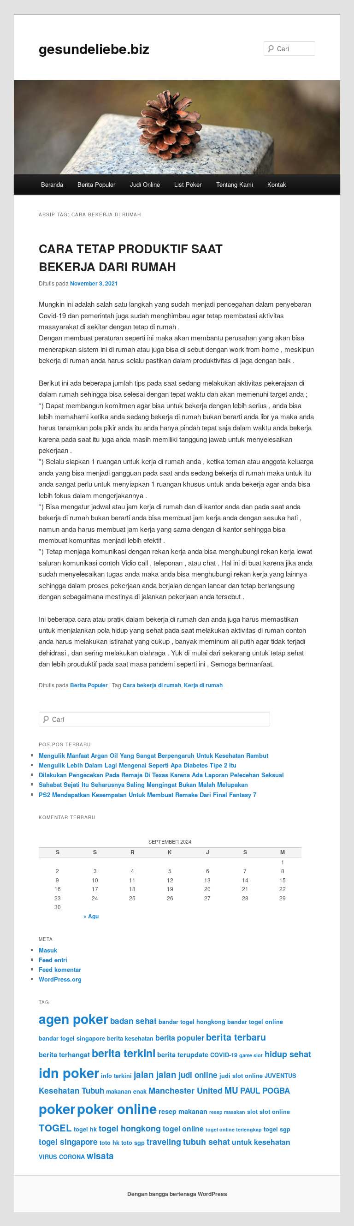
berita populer (179, 1037)
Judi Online (145, 184)
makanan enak (126, 1091)
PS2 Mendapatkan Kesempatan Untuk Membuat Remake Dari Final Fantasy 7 (147, 794)
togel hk (85, 1129)
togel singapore (68, 1141)
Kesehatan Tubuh (71, 1090)
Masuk (48, 950)
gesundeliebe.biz (94, 48)
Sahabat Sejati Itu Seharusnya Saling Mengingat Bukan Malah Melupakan (143, 784)
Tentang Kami (234, 184)
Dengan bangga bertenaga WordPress (177, 1194)
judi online (198, 1074)
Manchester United (185, 1090)
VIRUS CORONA (62, 1157)
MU (231, 1090)
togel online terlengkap (234, 1129)
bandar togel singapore (72, 1038)
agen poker (73, 1018)
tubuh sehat (206, 1142)
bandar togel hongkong (192, 1022)
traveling (164, 1142)
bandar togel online (255, 1022)
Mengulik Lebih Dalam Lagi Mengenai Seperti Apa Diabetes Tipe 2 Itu (137, 765)
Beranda (52, 184)
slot (252, 1111)
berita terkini (123, 1052)
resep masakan (227, 1111)
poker (57, 1108)
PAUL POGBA (265, 1090)
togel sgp (277, 1129)
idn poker (69, 1072)
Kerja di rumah (203, 685)
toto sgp (133, 1142)
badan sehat (133, 1020)
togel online (183, 1128)
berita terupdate (182, 1054)
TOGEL (55, 1127)
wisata (100, 1155)
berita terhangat (64, 1054)
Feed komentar (60, 969)
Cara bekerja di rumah (152, 685)
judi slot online (241, 1075)
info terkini (116, 1075)
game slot (251, 1055)
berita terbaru (236, 1036)
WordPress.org (60, 979)
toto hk (109, 1142)
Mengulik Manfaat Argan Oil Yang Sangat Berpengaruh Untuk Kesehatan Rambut (153, 755)
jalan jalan (155, 1074)
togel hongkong (130, 1128)
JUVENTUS (280, 1075)
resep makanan (183, 1111)
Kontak (276, 184)
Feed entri (53, 959)
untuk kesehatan (261, 1142)
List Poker (187, 184)
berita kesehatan (130, 1038)
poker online (117, 1108)
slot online (275, 1111)
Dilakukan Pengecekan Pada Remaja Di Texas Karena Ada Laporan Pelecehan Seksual (161, 774)
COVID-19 (223, 1055)
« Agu (91, 916)
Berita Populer (96, 184)
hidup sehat (288, 1054)
